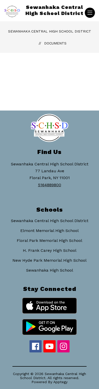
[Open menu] (90, 13)
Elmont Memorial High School (49, 230)
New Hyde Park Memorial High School (49, 260)
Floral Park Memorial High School (49, 240)
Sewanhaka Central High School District (49, 31)
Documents (55, 43)
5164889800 (49, 184)
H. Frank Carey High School (49, 250)
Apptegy (60, 382)
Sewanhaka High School (49, 270)
